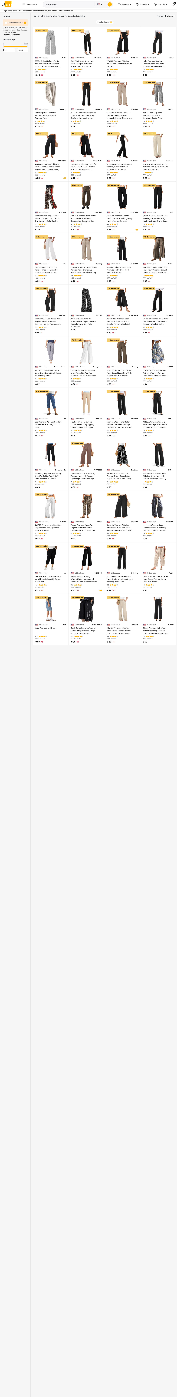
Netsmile (134, 522)
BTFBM (63, 58)
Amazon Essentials (60, 367)
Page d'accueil (9, 11)
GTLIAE (171, 264)
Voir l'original (103, 22)
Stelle (171, 58)
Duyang (99, 264)
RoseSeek (170, 522)
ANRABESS (62, 161)
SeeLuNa (98, 212)
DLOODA (134, 161)
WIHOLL (171, 109)
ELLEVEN (63, 522)
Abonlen (134, 418)
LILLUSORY (134, 264)
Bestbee (134, 470)
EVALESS (134, 58)
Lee (64, 418)
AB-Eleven (170, 315)
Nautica (99, 418)
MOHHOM (98, 573)
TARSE (171, 573)
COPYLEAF (98, 58)
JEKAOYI (98, 109)
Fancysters (97, 367)
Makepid (62, 315)
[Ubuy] (6, 4)
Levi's (64, 625)
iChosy (171, 625)
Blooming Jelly (60, 470)
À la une (170, 16)
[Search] (110, 4)
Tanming (62, 109)
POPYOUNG (133, 315)
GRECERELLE (97, 161)
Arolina (99, 315)
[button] (124, 4)
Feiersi (99, 522)
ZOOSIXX (134, 109)
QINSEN (171, 212)
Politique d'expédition (11, 34)
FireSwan (134, 212)
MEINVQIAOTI (97, 625)
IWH (64, 264)
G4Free (171, 470)
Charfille (62, 212)
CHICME (170, 367)
